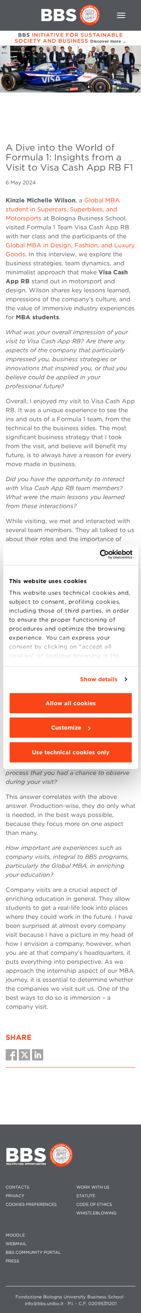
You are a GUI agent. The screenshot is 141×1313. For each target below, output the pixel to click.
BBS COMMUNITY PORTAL (33, 1252)
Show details (99, 679)
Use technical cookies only (70, 752)
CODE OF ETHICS (94, 1204)
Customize (66, 727)
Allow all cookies (70, 703)
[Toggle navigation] (121, 15)
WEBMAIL (16, 1244)
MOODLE (15, 1235)
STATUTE (85, 1196)
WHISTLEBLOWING (96, 1213)
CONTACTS (17, 1187)
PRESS (12, 1261)
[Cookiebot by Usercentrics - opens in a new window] (100, 554)
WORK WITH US (92, 1187)
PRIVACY (15, 1196)
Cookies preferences (31, 1204)
